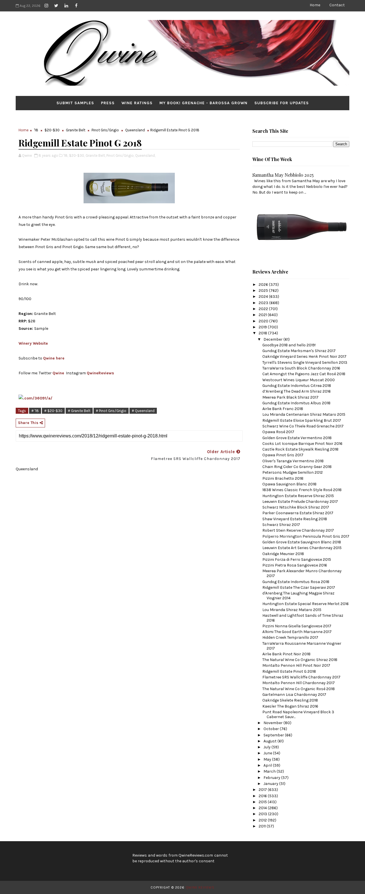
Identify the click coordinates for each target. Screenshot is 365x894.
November (273, 722)
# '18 (35, 411)
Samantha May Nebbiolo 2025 (283, 175)
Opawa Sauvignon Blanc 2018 (289, 484)
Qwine (58, 373)
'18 (36, 130)
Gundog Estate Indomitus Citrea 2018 (296, 385)
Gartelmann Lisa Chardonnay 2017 (294, 694)
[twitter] (56, 5)
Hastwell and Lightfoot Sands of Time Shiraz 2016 (302, 618)
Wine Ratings (137, 103)
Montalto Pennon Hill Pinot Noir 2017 (296, 665)
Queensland (135, 130)
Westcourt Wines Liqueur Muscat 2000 (298, 379)
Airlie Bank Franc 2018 (282, 408)
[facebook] (76, 5)
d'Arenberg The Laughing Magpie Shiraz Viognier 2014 (298, 595)
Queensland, (145, 155)
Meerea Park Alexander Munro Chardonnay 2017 (302, 573)
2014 (263, 807)
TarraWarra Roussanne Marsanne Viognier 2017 (301, 646)
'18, (65, 155)
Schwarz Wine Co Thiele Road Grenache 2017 (303, 426)
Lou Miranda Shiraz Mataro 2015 (291, 609)
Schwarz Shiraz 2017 (281, 524)
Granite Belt (75, 130)
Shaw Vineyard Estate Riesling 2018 (294, 519)
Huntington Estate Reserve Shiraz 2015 (298, 495)
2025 (264, 290)
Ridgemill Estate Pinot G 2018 (289, 671)
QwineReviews (100, 373)
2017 (263, 789)
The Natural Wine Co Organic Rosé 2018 (298, 688)
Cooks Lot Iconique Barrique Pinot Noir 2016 (302, 443)
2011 (263, 826)
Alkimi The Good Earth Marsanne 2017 (297, 631)
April (268, 765)
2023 (264, 302)
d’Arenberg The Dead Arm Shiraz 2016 (296, 391)
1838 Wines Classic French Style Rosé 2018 (302, 489)
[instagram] (46, 5)
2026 (264, 284)
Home (315, 5)
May (267, 759)
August (270, 741)
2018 (263, 333)
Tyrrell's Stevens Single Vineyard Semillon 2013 (304, 362)
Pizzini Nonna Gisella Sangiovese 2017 (296, 626)
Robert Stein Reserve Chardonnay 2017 (298, 530)
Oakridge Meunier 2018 (283, 553)
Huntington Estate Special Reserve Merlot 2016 (305, 603)
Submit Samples (75, 103)
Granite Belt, (96, 155)
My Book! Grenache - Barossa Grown (203, 103)
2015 (263, 801)
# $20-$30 (53, 411)
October (271, 728)
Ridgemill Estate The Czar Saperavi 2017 (298, 587)
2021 (263, 314)
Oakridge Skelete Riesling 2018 (290, 700)
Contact (337, 5)
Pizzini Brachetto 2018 (282, 478)
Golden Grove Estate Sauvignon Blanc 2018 (301, 542)
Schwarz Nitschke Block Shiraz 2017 (295, 507)
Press (108, 103)
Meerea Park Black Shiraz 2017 (290, 397)
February (272, 777)
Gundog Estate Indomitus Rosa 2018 (295, 581)
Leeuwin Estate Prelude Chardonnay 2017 (300, 501)
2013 (263, 813)
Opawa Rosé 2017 (278, 431)
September (274, 735)
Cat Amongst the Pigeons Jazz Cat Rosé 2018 (303, 373)
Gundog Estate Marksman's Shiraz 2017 (299, 350)
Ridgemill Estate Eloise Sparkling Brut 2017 (301, 420)
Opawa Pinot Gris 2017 (282, 455)
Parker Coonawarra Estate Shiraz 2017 (297, 513)
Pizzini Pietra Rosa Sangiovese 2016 (294, 565)
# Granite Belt (79, 411)
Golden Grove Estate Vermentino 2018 (297, 437)
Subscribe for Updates (281, 103)
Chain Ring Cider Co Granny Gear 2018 (297, 466)
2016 (263, 795)
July (267, 747)
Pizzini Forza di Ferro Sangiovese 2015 (296, 559)
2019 (263, 327)
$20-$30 (52, 130)
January (271, 783)
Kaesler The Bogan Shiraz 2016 (290, 706)
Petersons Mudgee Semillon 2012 (292, 472)
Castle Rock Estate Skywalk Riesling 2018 (300, 449)
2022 (264, 308)
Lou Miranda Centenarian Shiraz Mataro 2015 (303, 414)
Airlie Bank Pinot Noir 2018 (286, 654)
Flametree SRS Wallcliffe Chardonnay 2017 (301, 677)
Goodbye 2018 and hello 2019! (289, 345)
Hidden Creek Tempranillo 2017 (290, 637)
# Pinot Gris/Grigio (111, 411)
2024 (264, 296)
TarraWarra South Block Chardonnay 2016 (301, 368)
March (270, 771)
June (268, 753)
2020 (264, 321)
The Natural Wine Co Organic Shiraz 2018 (299, 659)
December (273, 339)
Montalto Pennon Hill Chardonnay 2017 (298, 682)
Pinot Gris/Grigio (105, 130)
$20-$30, (77, 155)
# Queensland (143, 411)
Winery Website (33, 343)
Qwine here (53, 358)
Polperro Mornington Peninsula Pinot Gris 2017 (305, 536)
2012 (263, 820)
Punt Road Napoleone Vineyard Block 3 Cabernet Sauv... (298, 714)
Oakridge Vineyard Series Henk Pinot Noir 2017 (304, 356)
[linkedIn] (66, 5)
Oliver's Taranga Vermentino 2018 (293, 461)
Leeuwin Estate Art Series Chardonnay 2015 (302, 547)
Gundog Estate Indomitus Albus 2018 (296, 403)
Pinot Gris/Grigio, (120, 155)
